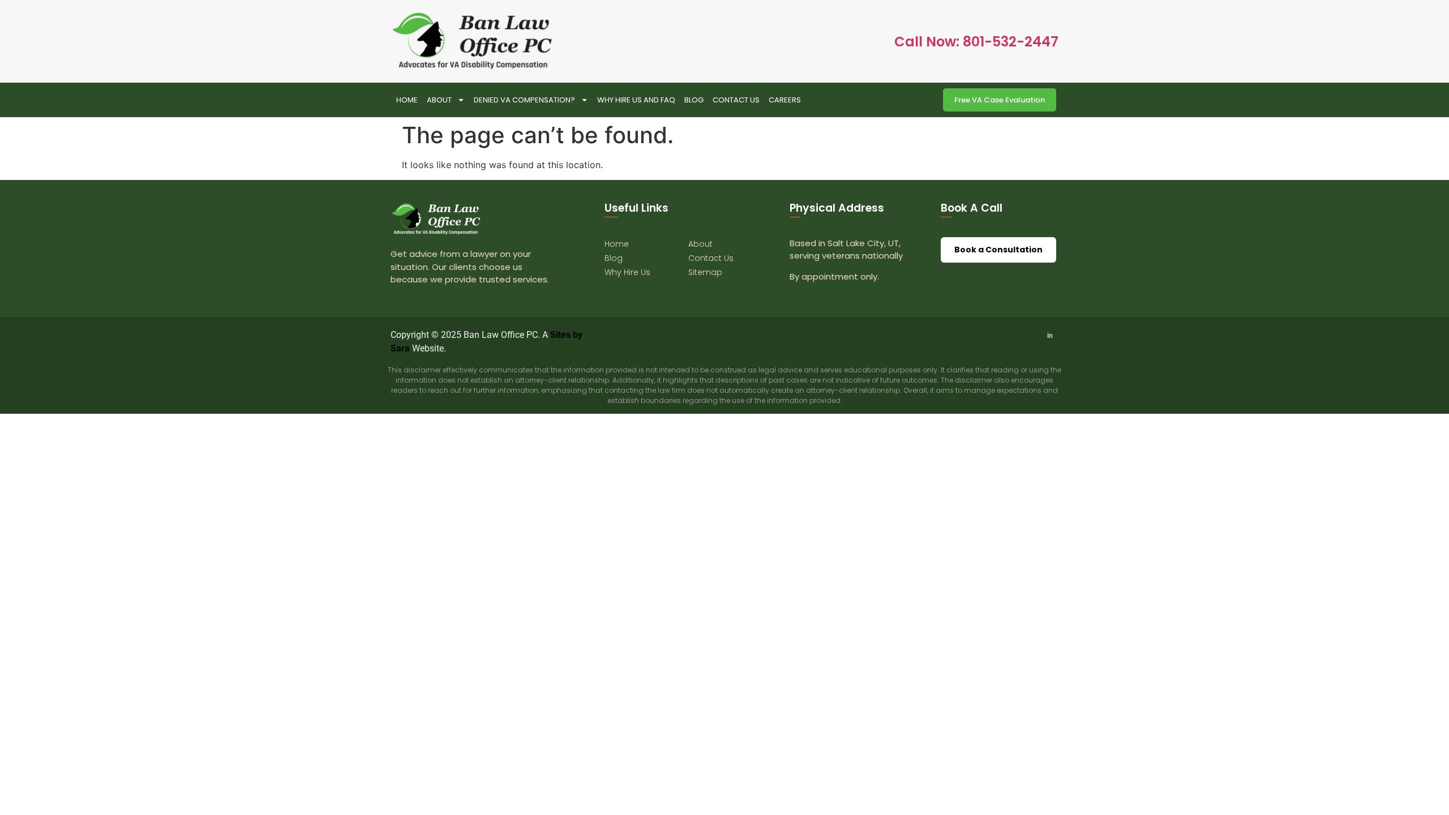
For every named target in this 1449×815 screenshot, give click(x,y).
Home (407, 100)
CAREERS (785, 100)
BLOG (694, 100)
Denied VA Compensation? (524, 100)
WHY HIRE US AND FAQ (636, 100)
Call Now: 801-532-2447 (976, 41)
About (439, 100)
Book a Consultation (998, 249)
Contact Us (736, 100)
